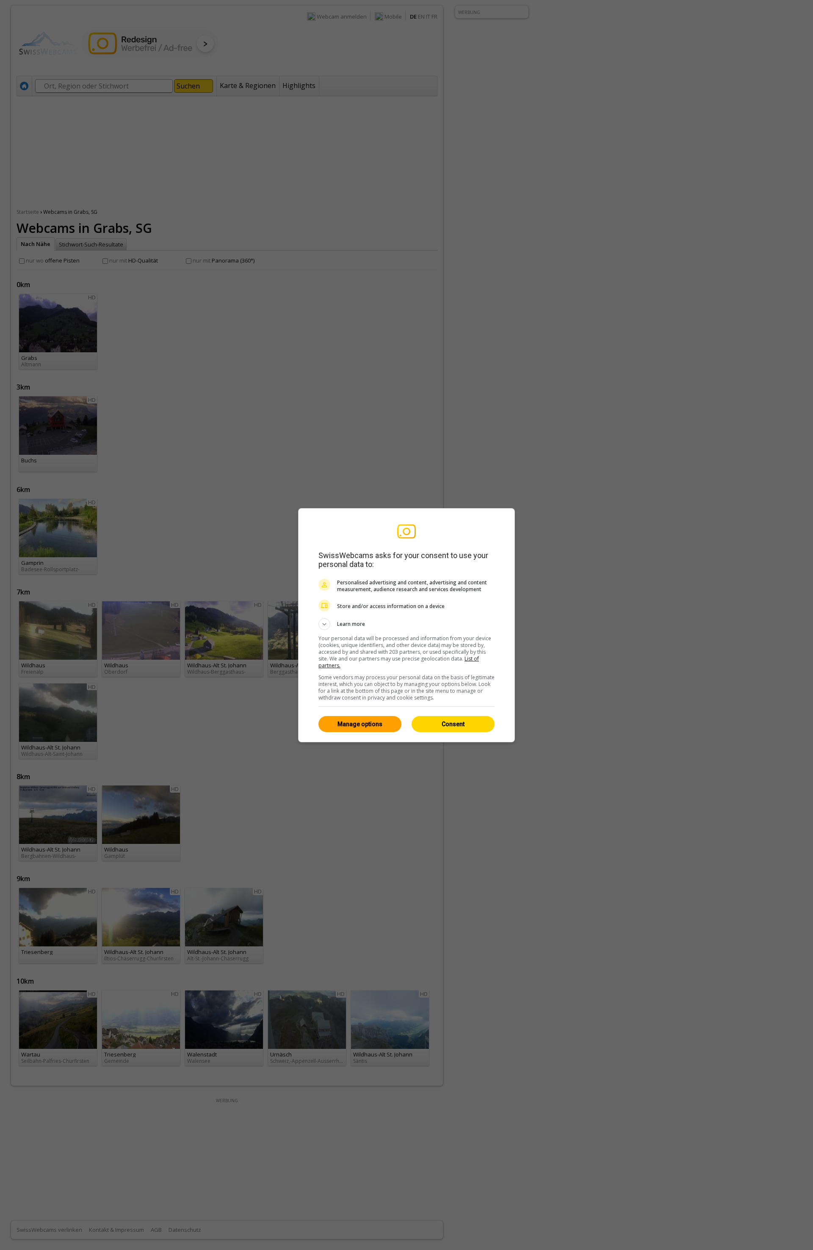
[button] (406, 624)
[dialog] (406, 625)
